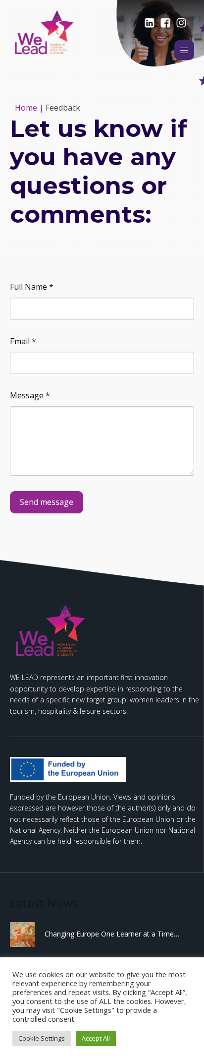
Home (26, 107)
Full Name (31, 286)
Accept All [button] (96, 1038)
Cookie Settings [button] (41, 1038)
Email (23, 341)
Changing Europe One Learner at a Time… (112, 933)
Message (30, 395)
